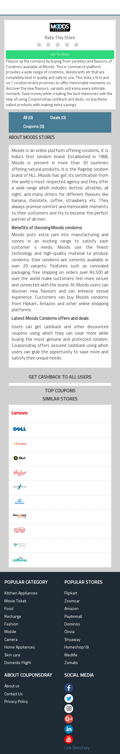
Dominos (72, 624)
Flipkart (70, 593)
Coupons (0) (33, 126)
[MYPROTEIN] (60, 488)
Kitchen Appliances (21, 593)
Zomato (71, 663)
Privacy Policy (16, 702)
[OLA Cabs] (60, 459)
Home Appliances (19, 647)
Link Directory (76, 748)
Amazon (71, 609)
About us (12, 686)
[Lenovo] (60, 414)
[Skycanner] (60, 502)
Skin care (12, 655)
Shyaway (72, 640)
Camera (10, 640)
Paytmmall (73, 617)
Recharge (12, 617)
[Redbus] (60, 531)
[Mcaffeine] (60, 560)
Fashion (11, 624)
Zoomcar (72, 601)
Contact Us (13, 694)
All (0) (28, 118)
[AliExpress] (60, 444)
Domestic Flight (17, 663)
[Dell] (60, 430)
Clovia (69, 632)
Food (8, 609)
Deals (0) (58, 118)
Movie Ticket (15, 601)
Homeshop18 (76, 647)
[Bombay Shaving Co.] (60, 546)
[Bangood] (60, 517)
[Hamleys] (60, 473)
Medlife (70, 655)
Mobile (10, 632)
